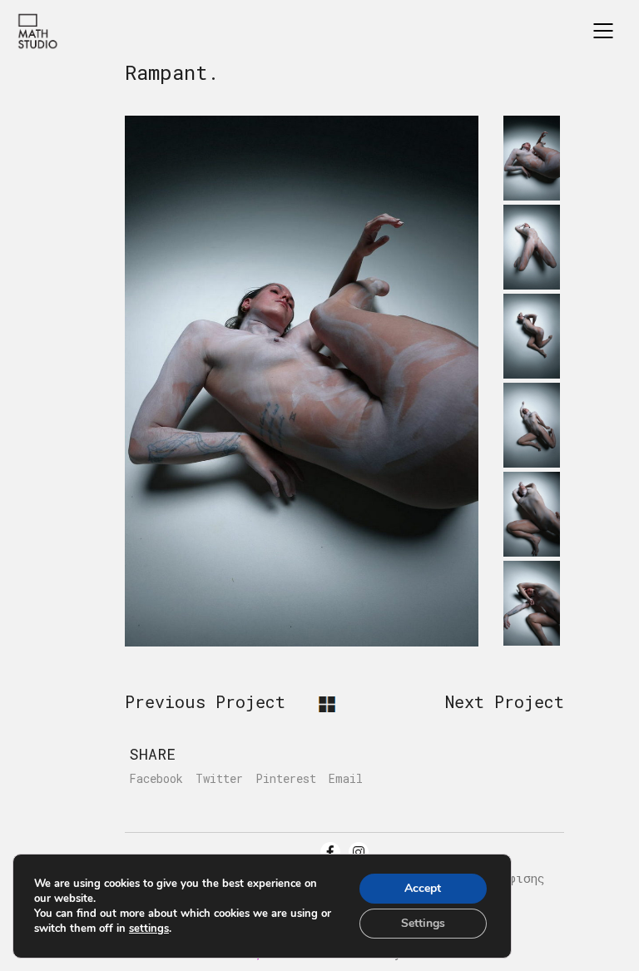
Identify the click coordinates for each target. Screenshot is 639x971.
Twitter (219, 778)
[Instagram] (359, 852)
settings (149, 928)
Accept (422, 888)
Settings (423, 923)
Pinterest (285, 778)
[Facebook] (330, 852)
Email (346, 778)
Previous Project (205, 701)
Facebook (156, 778)
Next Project (504, 701)
